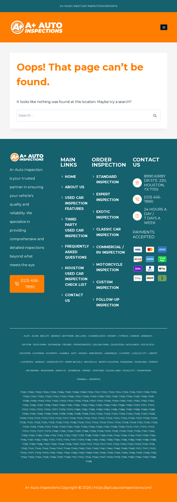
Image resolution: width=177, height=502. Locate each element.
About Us (74, 187)
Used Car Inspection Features (76, 203)
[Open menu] (163, 27)
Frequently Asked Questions (77, 251)
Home (70, 177)
